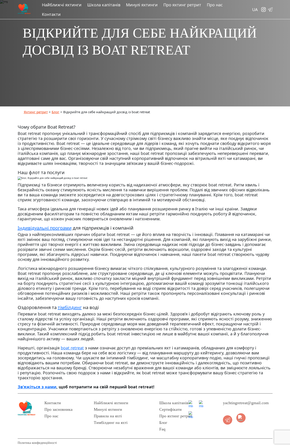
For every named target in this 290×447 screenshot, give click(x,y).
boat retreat (72, 348)
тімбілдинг (70, 307)
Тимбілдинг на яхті (111, 422)
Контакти (51, 14)
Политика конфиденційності (37, 443)
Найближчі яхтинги (62, 4)
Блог (163, 422)
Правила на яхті (108, 416)
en (255, 28)
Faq (162, 429)
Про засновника (58, 409)
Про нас (215, 4)
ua (255, 21)
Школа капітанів (103, 4)
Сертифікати (170, 409)
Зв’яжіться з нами (37, 386)
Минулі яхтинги (142, 4)
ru (255, 35)
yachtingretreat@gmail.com (246, 403)
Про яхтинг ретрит (182, 4)
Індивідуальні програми (45, 228)
